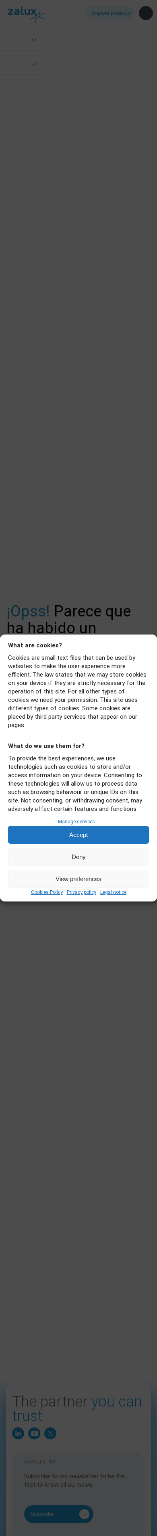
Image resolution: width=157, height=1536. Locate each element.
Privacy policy (81, 892)
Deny (79, 856)
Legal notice (113, 892)
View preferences (78, 878)
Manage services (76, 822)
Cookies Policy (47, 892)
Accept (78, 834)
